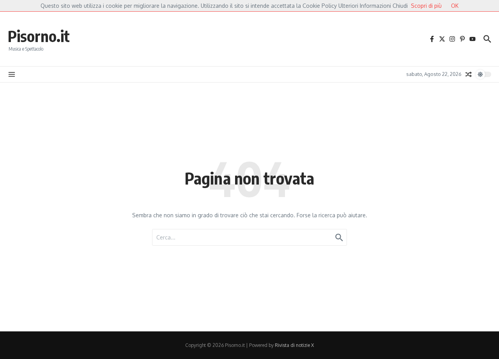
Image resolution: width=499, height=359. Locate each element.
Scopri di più (426, 5)
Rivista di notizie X (294, 345)
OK (454, 5)
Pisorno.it (39, 36)
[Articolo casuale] (468, 74)
